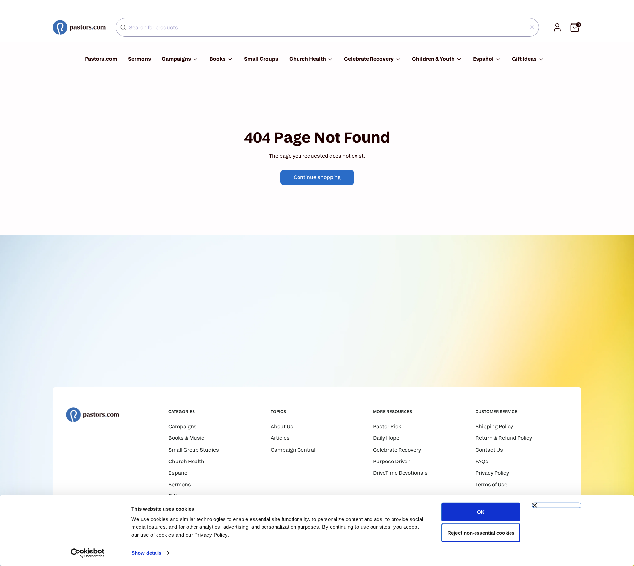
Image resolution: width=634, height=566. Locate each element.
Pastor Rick (387, 426)
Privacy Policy (492, 473)
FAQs (482, 461)
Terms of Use (491, 484)
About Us (282, 426)
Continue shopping (317, 177)
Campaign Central (293, 450)
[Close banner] (556, 505)
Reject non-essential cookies (480, 532)
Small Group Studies (193, 450)
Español (484, 59)
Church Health (308, 59)
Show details (146, 553)
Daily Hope (386, 438)
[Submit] (123, 27)
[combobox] (327, 27)
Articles (280, 438)
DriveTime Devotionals (400, 473)
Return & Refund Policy (504, 438)
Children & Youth (434, 59)
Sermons (139, 59)
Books (218, 59)
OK (481, 512)
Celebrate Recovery (369, 59)
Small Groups (261, 59)
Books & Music (186, 438)
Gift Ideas (525, 59)
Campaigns (177, 59)
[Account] (557, 27)
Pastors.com (101, 59)
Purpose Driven (392, 461)
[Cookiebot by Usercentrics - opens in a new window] (88, 553)
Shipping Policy (494, 426)
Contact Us (489, 450)
